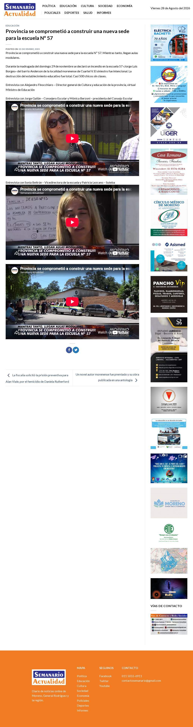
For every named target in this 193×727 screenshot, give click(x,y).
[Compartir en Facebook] (69, 350)
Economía (124, 6)
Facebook (105, 676)
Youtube (104, 686)
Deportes (71, 12)
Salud (88, 12)
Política (48, 6)
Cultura (87, 6)
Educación (68, 6)
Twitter (104, 681)
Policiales (52, 12)
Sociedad (105, 6)
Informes (104, 12)
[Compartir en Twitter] (76, 350)
